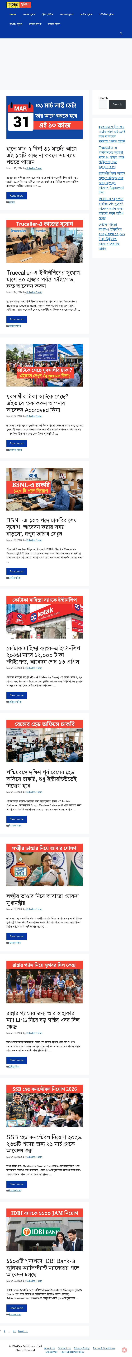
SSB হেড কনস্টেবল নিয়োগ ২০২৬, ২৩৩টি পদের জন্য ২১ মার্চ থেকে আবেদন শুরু (44, 1144)
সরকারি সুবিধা (29, 14)
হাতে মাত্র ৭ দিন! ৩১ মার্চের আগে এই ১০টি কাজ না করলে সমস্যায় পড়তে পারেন (41, 155)
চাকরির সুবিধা (86, 14)
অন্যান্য (12, 202)
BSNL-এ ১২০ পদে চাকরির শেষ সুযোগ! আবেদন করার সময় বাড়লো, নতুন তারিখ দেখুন (41, 527)
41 (15, 1331)
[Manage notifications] (124, 1350)
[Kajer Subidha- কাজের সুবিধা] (18, 5)
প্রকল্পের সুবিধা (67, 14)
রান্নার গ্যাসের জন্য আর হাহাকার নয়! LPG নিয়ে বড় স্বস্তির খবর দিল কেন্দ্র (43, 1020)
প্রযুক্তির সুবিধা (35, 24)
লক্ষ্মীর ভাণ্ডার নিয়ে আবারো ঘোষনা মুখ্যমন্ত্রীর (42, 899)
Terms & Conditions (104, 1348)
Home (13, 14)
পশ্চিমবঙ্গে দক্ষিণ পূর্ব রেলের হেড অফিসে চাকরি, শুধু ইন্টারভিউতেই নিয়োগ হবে (41, 779)
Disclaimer (51, 1351)
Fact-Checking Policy (72, 1351)
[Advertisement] (66, 62)
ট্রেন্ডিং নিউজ (47, 14)
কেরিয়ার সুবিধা (15, 326)
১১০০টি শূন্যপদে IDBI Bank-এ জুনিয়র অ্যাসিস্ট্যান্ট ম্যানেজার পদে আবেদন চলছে (42, 1268)
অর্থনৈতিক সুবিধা (106, 14)
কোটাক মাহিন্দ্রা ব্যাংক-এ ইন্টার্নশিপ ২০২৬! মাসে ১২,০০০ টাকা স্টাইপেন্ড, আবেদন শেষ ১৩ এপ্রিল (43, 655)
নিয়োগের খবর (15, 825)
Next (23, 1331)
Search (103, 98)
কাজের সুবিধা (54, 24)
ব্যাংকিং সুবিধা (16, 24)
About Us (49, 1348)
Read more (17, 195)
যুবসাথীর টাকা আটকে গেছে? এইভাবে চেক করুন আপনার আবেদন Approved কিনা (37, 403)
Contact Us (64, 1348)
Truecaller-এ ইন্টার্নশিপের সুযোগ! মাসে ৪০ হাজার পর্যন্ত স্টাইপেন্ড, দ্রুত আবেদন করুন (43, 279)
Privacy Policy (82, 1348)
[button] (121, 33)
